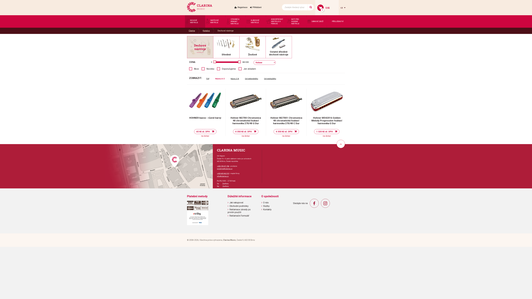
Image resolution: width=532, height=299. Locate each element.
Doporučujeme (229, 69)
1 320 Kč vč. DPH (324, 131)
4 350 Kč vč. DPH (243, 131)
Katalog (206, 30)
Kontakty (267, 209)
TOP (207, 79)
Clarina (192, 30)
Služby (266, 206)
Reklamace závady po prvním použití (239, 210)
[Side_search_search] (311, 7)
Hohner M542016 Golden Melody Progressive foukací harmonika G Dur (326, 120)
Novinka (210, 69)
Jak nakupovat (236, 202)
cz (342, 7)
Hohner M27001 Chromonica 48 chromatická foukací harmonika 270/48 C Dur (286, 120)
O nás (266, 202)
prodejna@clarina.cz (224, 169)
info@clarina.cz (223, 176)
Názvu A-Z (220, 79)
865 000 (245, 62)
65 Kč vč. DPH (203, 131)
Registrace (242, 7)
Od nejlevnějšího (251, 79)
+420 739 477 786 (223, 166)
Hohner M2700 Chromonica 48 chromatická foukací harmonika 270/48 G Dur (246, 120)
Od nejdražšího (270, 79)
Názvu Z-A (235, 79)
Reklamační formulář (239, 215)
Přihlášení (257, 7)
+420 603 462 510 (223, 173)
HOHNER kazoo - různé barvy (205, 117)
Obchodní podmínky (239, 206)
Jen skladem (249, 69)
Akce (196, 69)
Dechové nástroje (226, 30)
